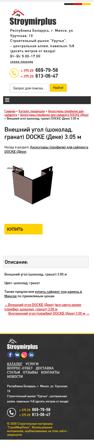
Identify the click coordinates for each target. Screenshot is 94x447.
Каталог (14, 364)
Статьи (13, 372)
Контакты (50, 372)
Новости (15, 376)
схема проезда (21, 61)
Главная (9, 111)
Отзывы (30, 372)
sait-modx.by (52, 441)
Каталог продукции (32, 111)
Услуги (32, 364)
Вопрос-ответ (20, 368)
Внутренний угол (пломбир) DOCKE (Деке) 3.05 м (47, 313)
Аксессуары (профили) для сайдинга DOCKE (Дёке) (54, 115)
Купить (15, 229)
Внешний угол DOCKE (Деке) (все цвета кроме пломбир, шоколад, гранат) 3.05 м (42, 307)
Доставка (45, 368)
